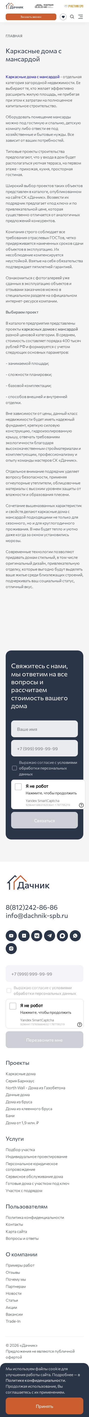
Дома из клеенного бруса (29, 1108)
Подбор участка (20, 1149)
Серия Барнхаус (20, 1080)
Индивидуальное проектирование (36, 1156)
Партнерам (16, 1286)
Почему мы (16, 1279)
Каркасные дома (21, 1073)
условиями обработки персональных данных (48, 767)
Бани (10, 1115)
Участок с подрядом (24, 1190)
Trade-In (13, 1321)
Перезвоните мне (44, 1039)
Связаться (44, 820)
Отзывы (13, 1272)
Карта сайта (16, 1231)
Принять (44, 1406)
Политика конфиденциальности (35, 1217)
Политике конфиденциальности (35, 1380)
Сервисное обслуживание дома (34, 1176)
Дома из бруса (19, 1101)
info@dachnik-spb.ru (37, 915)
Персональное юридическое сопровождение (32, 1166)
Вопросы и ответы (22, 1238)
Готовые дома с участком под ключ (37, 1183)
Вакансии (14, 1314)
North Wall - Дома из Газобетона (35, 1087)
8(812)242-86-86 (32, 907)
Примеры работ (20, 1265)
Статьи (12, 1300)
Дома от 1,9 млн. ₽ (22, 1122)
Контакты (14, 1224)
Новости (14, 1293)
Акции (11, 1307)
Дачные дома (18, 1094)
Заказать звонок (31, 16)
